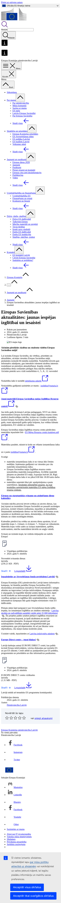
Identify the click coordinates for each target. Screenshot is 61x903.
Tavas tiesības (18, 227)
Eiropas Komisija (14, 277)
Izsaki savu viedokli (21, 229)
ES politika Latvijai (21, 139)
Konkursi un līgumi (21, 201)
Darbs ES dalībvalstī (21, 232)
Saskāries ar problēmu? (22, 260)
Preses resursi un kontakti (23, 170)
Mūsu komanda (19, 105)
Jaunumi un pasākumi (16, 159)
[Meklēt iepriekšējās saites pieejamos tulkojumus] (16, 406)
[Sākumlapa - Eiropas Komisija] (14, 19)
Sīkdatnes (11, 839)
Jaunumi (16, 165)
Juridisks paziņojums (16, 844)
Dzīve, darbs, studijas (16, 216)
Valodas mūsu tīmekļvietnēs (19, 836)
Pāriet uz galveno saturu (12, 2)
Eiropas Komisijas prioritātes (25, 134)
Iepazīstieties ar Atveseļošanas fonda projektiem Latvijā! (28, 576)
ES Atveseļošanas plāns (23, 136)
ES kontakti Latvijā (21, 255)
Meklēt (4, 29)
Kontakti (11, 252)
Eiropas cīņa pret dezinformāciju (26, 172)
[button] (6, 571)
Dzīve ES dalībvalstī (21, 219)
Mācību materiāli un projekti (25, 224)
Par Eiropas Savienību (22, 116)
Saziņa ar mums (19, 108)
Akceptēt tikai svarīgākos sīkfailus (33, 895)
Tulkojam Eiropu (20, 221)
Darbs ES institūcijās (21, 234)
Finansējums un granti (22, 198)
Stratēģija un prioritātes (17, 131)
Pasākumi (16, 167)
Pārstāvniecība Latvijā (17, 705)
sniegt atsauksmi (43, 718)
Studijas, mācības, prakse (23, 237)
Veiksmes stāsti (19, 144)
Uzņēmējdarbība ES (21, 196)
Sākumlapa (12, 92)
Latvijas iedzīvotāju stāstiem (42, 633)
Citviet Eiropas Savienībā (23, 257)
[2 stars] (9, 718)
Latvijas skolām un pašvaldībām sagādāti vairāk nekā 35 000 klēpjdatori (30, 611)
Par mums (11, 100)
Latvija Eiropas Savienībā (23, 113)
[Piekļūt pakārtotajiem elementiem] (20, 98)
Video (15, 177)
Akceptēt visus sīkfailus (27, 887)
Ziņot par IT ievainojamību (19, 834)
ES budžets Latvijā (20, 141)
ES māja (16, 110)
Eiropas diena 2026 (21, 162)
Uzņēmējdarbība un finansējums (21, 193)
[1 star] (7, 718)
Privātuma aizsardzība (16, 842)
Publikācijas (17, 175)
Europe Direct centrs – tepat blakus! (18, 639)
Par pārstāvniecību (20, 103)
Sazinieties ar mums (16, 829)
